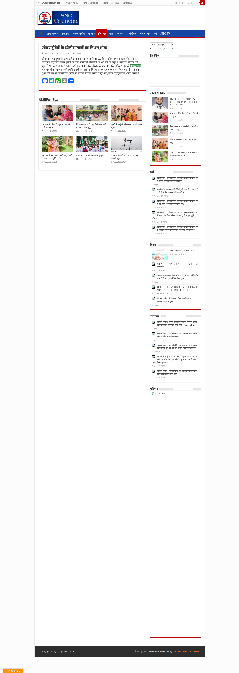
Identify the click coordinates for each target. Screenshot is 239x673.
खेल (111, 33)
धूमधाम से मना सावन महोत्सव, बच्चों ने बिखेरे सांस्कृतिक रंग (57, 157)
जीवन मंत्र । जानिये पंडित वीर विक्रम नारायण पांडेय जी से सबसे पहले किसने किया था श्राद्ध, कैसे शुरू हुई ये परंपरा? (175, 215)
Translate (170, 49)
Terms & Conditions (90, 3)
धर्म (155, 33)
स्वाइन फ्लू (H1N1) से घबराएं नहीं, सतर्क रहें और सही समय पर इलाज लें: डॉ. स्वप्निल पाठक (183, 102)
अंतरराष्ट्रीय (79, 33)
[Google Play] (182, 3)
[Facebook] (173, 3)
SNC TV (165, 33)
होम (40, 33)
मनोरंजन (132, 33)
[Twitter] (176, 3)
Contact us (127, 3)
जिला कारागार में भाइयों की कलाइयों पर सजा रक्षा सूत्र (91, 126)
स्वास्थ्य (120, 33)
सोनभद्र (102, 33)
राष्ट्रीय (65, 33)
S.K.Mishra (49, 53)
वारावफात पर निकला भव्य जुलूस (89, 155)
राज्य (90, 33)
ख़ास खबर (51, 33)
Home (105, 3)
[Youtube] (179, 3)
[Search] (202, 2)
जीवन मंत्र (145, 33)
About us (115, 3)
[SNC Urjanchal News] (58, 17)
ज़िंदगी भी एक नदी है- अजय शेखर (182, 250)
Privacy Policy (72, 3)
